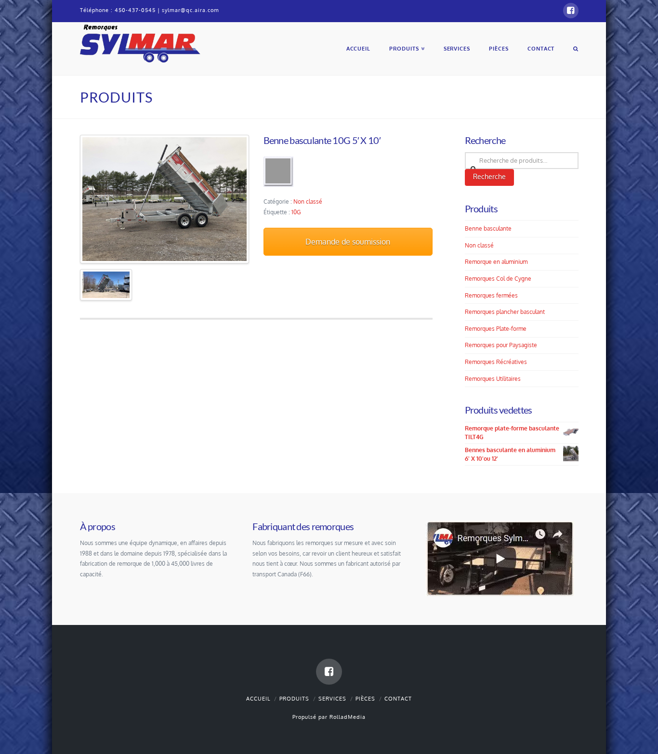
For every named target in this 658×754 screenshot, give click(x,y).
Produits (294, 698)
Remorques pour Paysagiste (501, 345)
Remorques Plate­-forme (495, 328)
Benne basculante (488, 228)
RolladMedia (347, 717)
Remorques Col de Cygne (498, 278)
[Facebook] (571, 10)
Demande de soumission (347, 242)
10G (296, 212)
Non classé (307, 201)
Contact (398, 698)
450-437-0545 (135, 10)
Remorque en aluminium (496, 261)
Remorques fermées (491, 295)
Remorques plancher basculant (505, 311)
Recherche (489, 176)
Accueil (258, 698)
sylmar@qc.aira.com (190, 10)
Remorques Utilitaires (493, 378)
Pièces (365, 698)
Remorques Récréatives (496, 361)
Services (332, 698)
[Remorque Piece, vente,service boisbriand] (140, 42)
